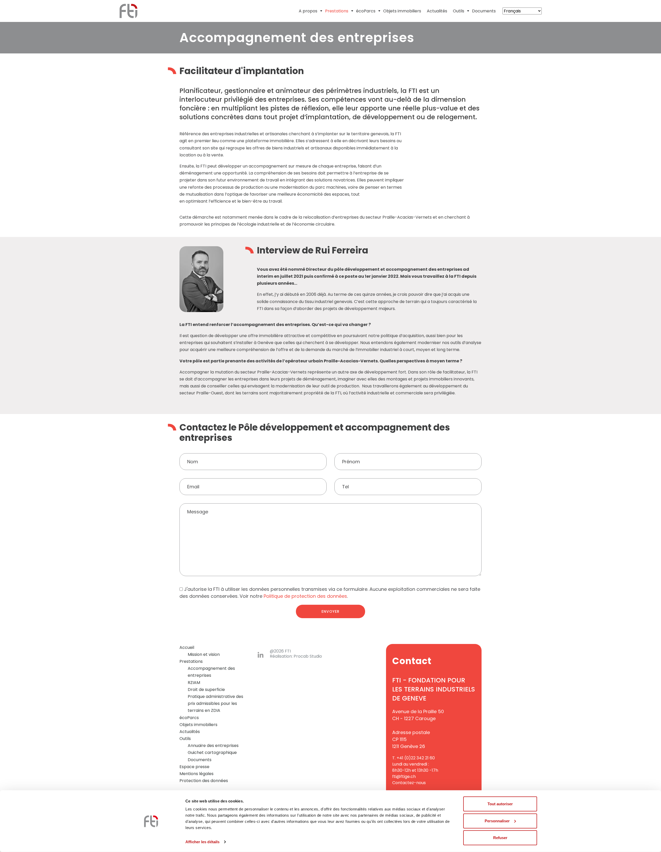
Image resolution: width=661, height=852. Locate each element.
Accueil (186, 647)
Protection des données (203, 781)
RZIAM (194, 683)
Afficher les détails (202, 842)
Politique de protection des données (305, 596)
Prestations (336, 11)
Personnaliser (497, 820)
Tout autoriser (500, 804)
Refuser (500, 837)
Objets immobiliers (402, 11)
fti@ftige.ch (404, 776)
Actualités (437, 11)
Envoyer (330, 611)
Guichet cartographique (212, 752)
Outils (458, 11)
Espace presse (194, 767)
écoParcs (365, 11)
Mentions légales (196, 774)
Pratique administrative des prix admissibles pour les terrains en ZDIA (215, 703)
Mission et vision (204, 654)
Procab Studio (308, 656)
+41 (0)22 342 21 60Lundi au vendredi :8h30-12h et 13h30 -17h (415, 764)
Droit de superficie (206, 689)
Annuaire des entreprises (213, 746)
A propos (308, 11)
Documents (484, 11)
